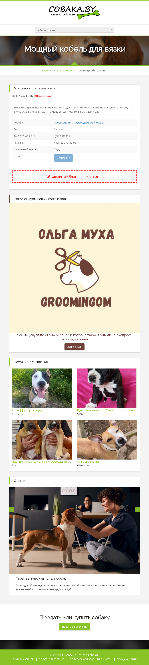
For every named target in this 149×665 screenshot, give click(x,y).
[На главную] (74, 12)
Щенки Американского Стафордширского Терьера (108, 410)
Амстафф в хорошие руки (28, 410)
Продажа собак (127, 659)
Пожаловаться (44, 96)
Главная (47, 70)
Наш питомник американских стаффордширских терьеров (48, 461)
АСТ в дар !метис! (88, 461)
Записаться (74, 346)
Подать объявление (51, 659)
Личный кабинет (22, 659)
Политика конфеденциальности (90, 659)
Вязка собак (64, 70)
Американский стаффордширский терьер (79, 122)
